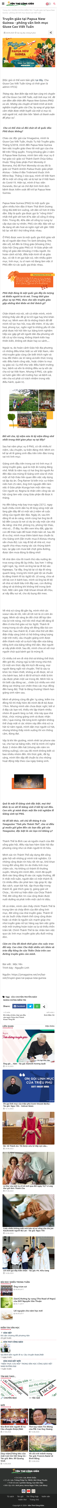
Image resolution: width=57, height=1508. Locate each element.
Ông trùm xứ (20, 1286)
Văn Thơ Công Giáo (13, 1342)
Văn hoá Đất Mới (12, 1361)
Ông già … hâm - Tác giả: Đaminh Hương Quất (24, 1064)
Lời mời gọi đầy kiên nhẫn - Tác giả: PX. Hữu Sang (26, 1270)
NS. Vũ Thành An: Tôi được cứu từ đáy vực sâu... (25, 1146)
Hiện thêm (49, 1026)
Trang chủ (6, 10)
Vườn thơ (22, 1499)
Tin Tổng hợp (32, 1496)
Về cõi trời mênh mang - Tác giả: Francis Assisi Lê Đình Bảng (41, 1456)
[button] (54, 3)
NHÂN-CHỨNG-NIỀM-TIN (22, 10)
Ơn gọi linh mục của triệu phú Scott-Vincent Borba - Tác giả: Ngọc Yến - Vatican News (27, 1105)
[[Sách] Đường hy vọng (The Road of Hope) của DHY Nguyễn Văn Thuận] (7, 1302)
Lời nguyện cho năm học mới (28, 1311)
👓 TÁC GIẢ (34, 1398)
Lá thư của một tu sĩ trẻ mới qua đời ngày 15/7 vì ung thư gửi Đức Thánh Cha (28, 1187)
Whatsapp (37, 1006)
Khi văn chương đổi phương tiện (15, 1335)
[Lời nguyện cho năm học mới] (7, 1315)
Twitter (30, 1006)
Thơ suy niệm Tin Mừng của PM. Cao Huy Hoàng (41, 1427)
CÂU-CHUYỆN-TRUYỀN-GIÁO (24, 997)
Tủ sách (10, 1496)
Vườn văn (46, 1496)
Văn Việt (7, 1333)
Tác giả (20, 1496)
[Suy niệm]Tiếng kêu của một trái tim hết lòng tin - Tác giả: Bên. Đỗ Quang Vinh (14, 1457)
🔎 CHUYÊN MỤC (9, 1398)
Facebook (21, 1006)
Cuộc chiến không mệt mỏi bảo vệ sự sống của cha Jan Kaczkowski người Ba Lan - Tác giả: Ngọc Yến (28, 1229)
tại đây (39, 80)
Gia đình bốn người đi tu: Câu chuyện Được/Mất (22, 1354)
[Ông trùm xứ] (7, 1290)
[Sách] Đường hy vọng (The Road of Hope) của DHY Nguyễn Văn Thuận (35, 1299)
